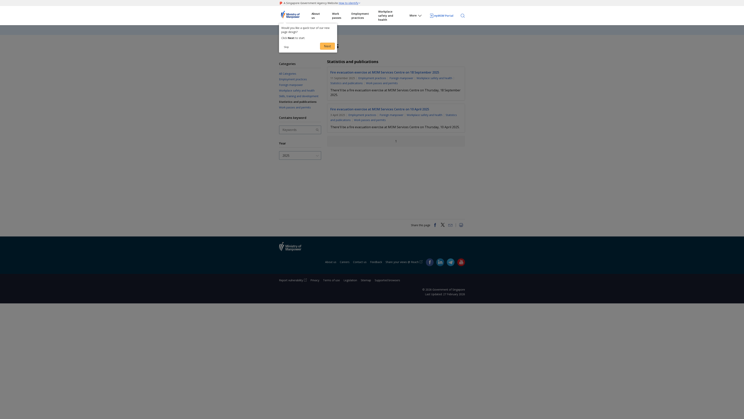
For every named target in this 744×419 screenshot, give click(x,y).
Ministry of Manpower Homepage (295, 16)
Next (327, 46)
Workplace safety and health (385, 16)
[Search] (462, 15)
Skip (286, 47)
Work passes (336, 16)
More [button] (413, 15)
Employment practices (360, 16)
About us (316, 16)
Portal (443, 15)
